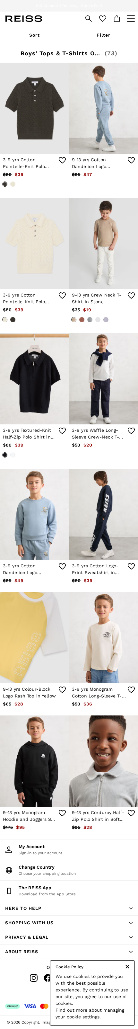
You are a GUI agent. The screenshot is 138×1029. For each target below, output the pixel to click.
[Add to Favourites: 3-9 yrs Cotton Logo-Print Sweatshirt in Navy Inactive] (131, 566)
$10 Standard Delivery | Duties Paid (69, 6)
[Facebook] (48, 978)
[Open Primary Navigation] (131, 18)
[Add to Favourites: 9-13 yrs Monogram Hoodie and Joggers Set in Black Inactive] (62, 813)
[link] (89, 19)
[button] (69, 908)
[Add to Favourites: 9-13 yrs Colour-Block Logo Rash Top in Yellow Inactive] (62, 690)
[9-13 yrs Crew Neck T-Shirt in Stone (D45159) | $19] (103, 243)
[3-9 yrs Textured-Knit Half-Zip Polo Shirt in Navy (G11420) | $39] (34, 378)
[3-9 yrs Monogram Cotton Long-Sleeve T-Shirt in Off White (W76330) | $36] (103, 637)
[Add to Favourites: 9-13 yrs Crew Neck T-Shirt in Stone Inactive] (131, 295)
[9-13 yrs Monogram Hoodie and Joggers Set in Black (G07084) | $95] (34, 761)
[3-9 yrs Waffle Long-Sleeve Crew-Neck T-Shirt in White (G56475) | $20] (103, 378)
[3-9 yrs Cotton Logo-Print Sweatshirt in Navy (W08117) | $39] (103, 514)
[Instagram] (34, 978)
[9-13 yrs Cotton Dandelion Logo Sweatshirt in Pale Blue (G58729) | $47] (103, 108)
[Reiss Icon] (23, 18)
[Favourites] (103, 19)
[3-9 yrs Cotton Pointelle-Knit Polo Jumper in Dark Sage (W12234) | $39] (34, 108)
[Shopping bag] (117, 19)
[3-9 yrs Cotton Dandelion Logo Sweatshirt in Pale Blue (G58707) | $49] (34, 514)
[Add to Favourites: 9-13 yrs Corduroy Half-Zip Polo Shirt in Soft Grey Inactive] (131, 813)
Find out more (71, 1010)
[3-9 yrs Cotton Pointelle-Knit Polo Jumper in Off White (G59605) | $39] (34, 243)
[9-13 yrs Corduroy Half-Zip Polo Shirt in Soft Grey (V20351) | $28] (103, 761)
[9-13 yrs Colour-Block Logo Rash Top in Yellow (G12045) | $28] (34, 637)
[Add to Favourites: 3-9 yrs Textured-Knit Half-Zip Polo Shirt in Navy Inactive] (62, 431)
